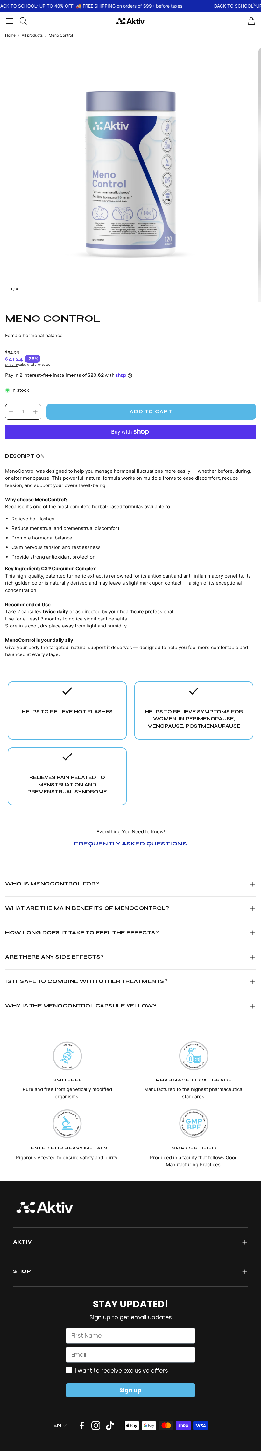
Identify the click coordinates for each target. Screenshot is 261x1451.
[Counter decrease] (11, 411)
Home (10, 35)
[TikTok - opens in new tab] (109, 1425)
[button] (9, 21)
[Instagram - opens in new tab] (95, 1425)
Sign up (130, 1390)
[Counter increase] (35, 411)
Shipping (11, 365)
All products (32, 35)
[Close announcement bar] (254, 5)
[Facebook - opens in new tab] (81, 1425)
